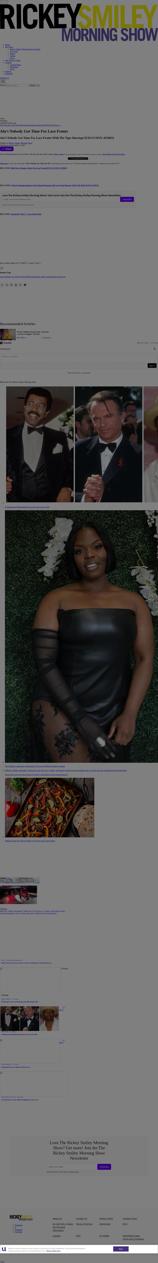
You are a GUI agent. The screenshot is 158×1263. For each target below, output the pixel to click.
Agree (121, 1249)
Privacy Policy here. (54, 1251)
